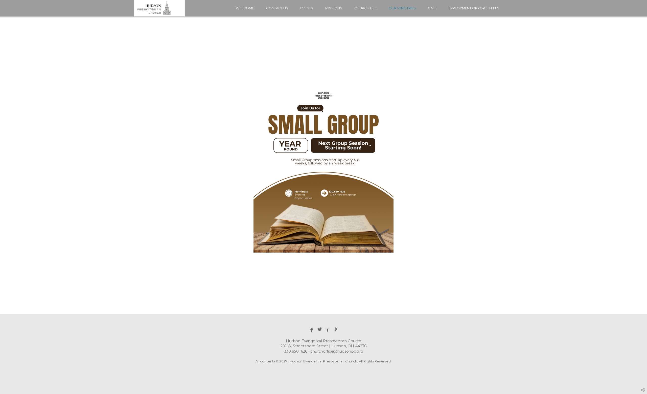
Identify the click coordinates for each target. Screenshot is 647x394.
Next (635, 165)
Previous (11, 165)
